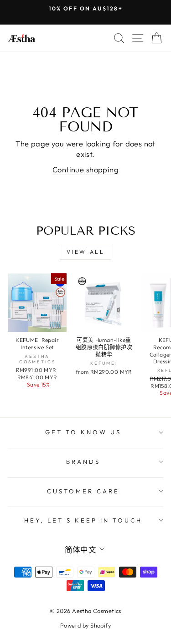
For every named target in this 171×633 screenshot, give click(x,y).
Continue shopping (85, 169)
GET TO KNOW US (83, 432)
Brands (83, 461)
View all (86, 251)
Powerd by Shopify (85, 625)
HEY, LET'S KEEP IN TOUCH (83, 520)
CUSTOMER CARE (83, 491)
